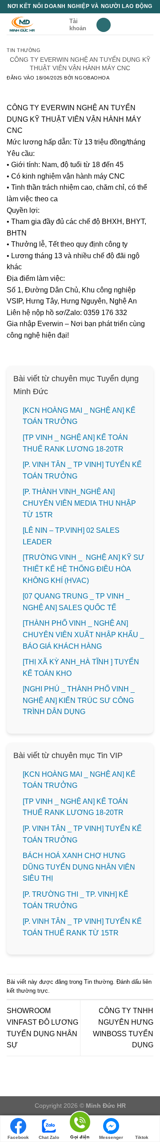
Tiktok (141, 1137)
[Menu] (103, 25)
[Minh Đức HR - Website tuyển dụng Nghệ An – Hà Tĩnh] (35, 24)
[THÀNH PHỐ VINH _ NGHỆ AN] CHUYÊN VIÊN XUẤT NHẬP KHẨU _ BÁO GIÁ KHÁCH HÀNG (83, 634)
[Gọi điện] (80, 1123)
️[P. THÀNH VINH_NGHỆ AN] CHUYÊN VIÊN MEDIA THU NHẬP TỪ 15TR (79, 503)
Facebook (18, 1137)
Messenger (111, 1137)
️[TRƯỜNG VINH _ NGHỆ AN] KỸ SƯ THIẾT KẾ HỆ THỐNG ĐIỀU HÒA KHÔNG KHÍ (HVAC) (83, 569)
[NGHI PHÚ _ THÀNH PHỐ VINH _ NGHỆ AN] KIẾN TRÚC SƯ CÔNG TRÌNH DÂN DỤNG (79, 700)
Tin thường (24, 50)
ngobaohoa (92, 77)
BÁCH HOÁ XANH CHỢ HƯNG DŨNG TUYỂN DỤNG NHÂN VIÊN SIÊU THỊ (79, 867)
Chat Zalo (49, 1137)
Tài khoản (77, 25)
